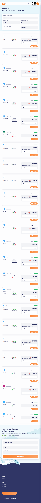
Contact (3, 478)
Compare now (20, 456)
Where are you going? (7, 15)
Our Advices (4, 486)
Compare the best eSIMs (6, 473)
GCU (38, 501)
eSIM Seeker (4, 8)
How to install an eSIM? (6, 13)
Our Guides (4, 484)
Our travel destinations (5, 471)
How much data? (24, 20)
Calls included (8, 26)
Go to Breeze (34, 139)
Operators (23, 25)
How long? (5, 20)
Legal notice (34, 501)
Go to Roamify (34, 46)
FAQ (2, 480)
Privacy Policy (28, 501)
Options (4, 25)
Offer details (8, 36)
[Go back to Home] (5, 4)
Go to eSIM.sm (34, 396)
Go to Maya (34, 408)
